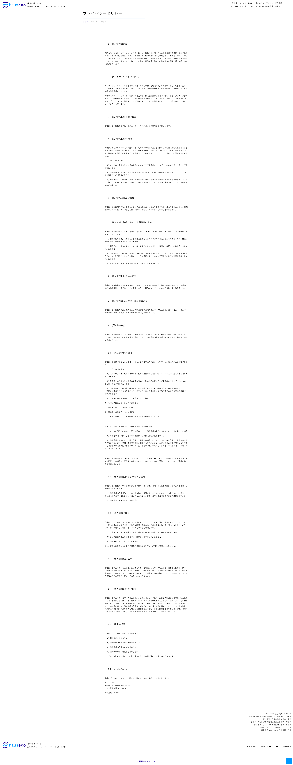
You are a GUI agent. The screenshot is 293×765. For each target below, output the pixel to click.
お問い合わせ (259, 3)
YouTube (234, 6)
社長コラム (249, 6)
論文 (241, 6)
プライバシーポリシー (269, 746)
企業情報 (233, 3)
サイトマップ (252, 746)
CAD (250, 3)
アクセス (269, 3)
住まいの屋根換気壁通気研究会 (268, 6)
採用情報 (278, 3)
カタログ (242, 3)
